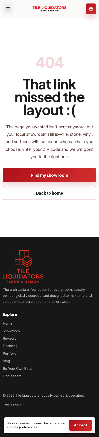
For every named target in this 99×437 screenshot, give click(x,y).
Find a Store (12, 376)
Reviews (9, 338)
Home (7, 323)
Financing (10, 346)
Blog (6, 361)
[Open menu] (8, 8)
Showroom (11, 331)
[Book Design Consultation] (91, 8)
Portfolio (9, 354)
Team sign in (13, 404)
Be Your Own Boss (17, 369)
